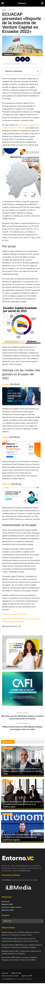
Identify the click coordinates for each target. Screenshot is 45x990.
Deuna (5, 437)
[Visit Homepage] (22, 3)
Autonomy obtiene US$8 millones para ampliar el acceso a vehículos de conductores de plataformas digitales (22, 837)
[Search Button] (42, 3)
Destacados (8, 63)
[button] (17, 59)
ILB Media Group (24, 870)
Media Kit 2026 (7, 904)
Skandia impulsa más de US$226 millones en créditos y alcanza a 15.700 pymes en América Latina (22, 771)
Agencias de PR (7, 910)
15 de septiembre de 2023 (28, 63)
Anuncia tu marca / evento (11, 907)
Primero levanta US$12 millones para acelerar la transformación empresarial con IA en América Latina (22, 804)
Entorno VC (9, 979)
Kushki (5, 384)
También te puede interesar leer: (15, 614)
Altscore (6, 484)
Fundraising (16, 63)
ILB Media (7, 880)
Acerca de (5, 901)
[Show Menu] (3, 3)
